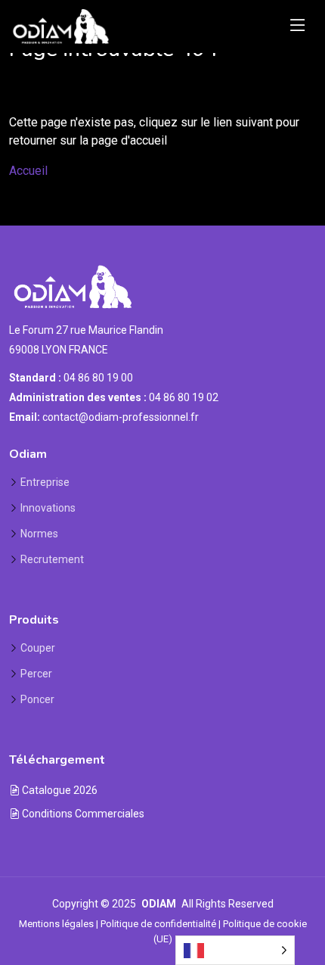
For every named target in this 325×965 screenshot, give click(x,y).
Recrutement (52, 559)
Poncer (37, 699)
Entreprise (45, 482)
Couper (37, 648)
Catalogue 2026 (59, 790)
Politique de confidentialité (158, 923)
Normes (39, 533)
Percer (36, 673)
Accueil (28, 170)
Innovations (48, 508)
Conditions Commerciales (82, 814)
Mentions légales (56, 923)
